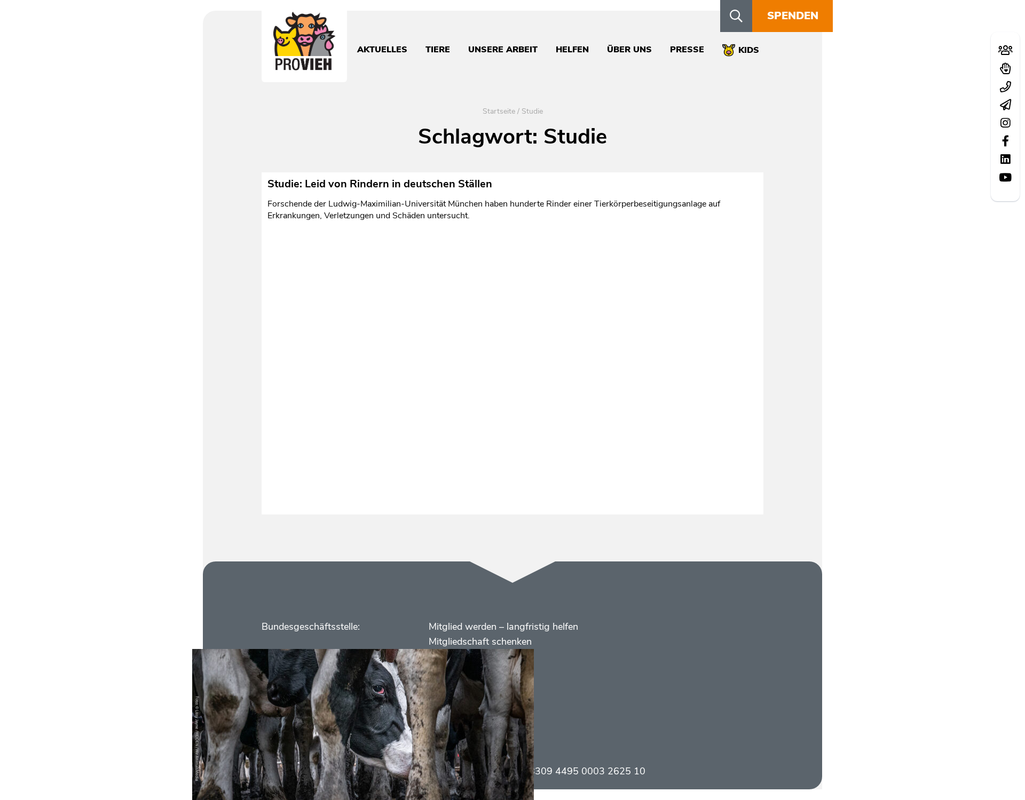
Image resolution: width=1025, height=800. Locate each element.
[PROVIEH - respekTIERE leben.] (304, 64)
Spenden (792, 16)
